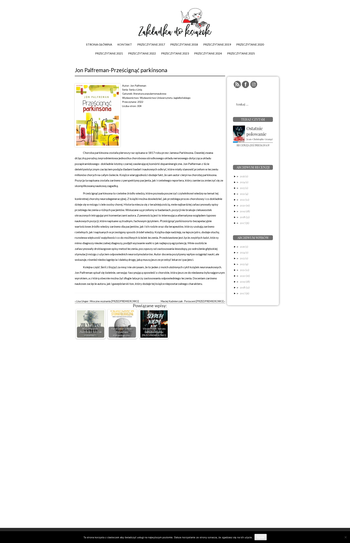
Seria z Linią (135, 89)
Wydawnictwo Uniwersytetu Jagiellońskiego (165, 97)
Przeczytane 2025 (241, 53)
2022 (140, 101)
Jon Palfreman (138, 85)
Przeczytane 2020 (250, 44)
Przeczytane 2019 (217, 44)
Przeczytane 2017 (151, 44)
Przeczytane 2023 (175, 53)
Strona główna (99, 44)
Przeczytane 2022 (142, 53)
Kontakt (124, 44)
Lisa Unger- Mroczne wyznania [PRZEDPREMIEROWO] (107, 301)
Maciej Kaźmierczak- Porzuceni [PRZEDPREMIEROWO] (192, 301)
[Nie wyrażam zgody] (345, 537)
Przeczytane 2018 (184, 44)
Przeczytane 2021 (109, 53)
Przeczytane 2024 (208, 53)
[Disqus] (150, 387)
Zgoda (260, 537)
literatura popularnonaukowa (149, 93)
